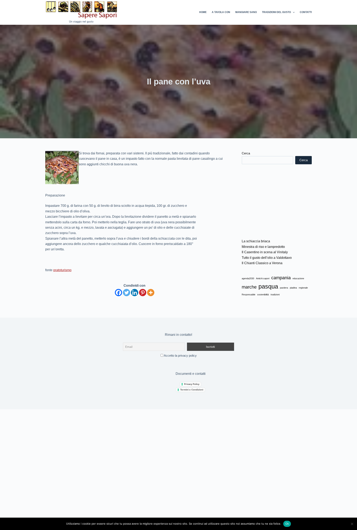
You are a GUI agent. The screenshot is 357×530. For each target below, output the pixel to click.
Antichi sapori (262, 278)
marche (249, 287)
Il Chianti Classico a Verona (262, 263)
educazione (298, 278)
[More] (150, 292)
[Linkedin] (134, 292)
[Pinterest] (142, 292)
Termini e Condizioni (191, 389)
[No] (352, 524)
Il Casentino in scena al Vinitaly (265, 252)
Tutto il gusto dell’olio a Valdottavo (267, 257)
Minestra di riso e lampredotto (263, 246)
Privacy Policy (191, 384)
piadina (293, 287)
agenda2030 (248, 278)
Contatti (306, 12)
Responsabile (248, 294)
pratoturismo (62, 270)
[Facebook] (118, 292)
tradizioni (275, 294)
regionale (303, 287)
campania (281, 277)
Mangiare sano (246, 12)
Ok (287, 523)
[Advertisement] (277, 201)
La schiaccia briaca (256, 241)
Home (203, 12)
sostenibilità (263, 294)
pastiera (284, 287)
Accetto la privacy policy (180, 355)
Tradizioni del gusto (276, 12)
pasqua (268, 286)
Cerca (246, 153)
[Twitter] (126, 292)
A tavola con (221, 12)
